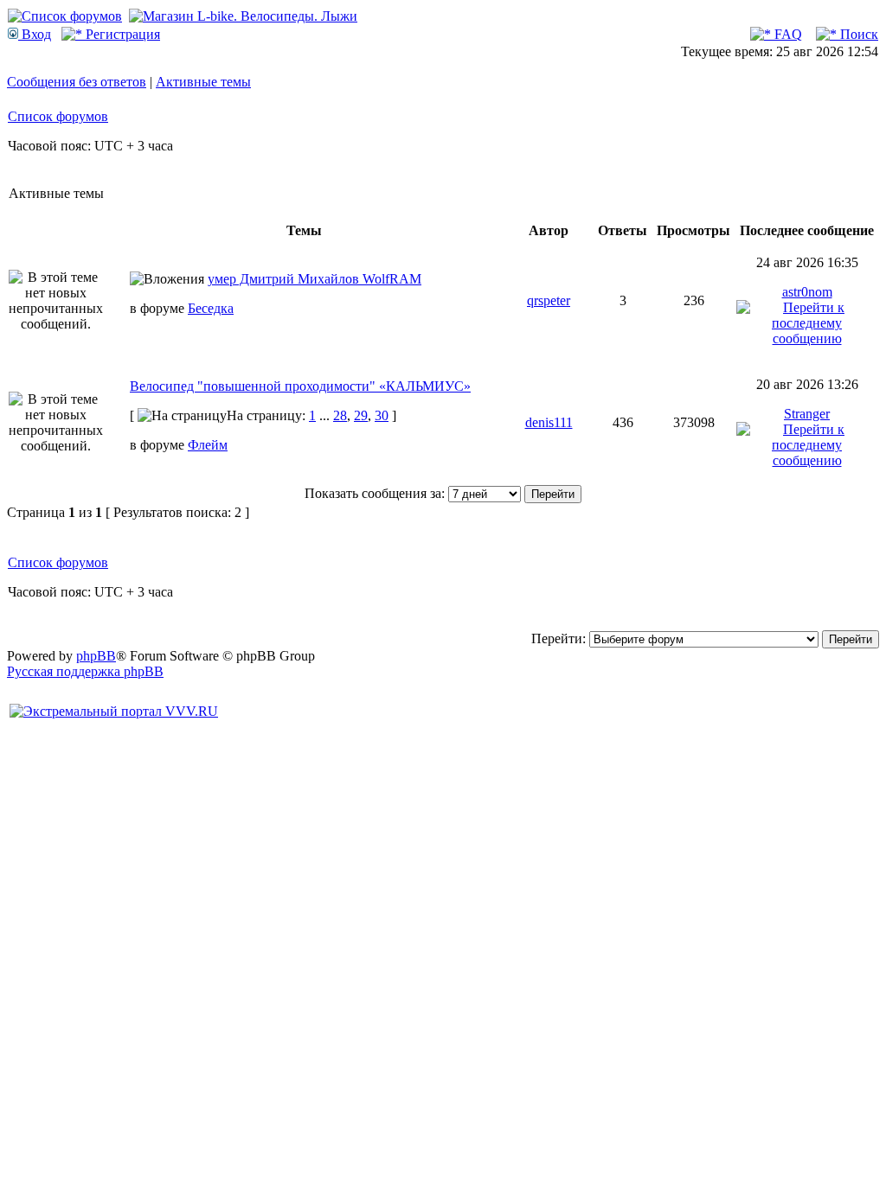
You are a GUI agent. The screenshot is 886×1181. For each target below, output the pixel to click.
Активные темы (203, 81)
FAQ (786, 34)
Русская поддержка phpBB (85, 671)
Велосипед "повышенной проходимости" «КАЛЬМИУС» (300, 386)
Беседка (211, 308)
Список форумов (58, 116)
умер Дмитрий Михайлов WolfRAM (314, 278)
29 (361, 415)
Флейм (208, 444)
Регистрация (121, 34)
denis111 (549, 422)
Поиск (857, 34)
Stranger (807, 413)
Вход (34, 34)
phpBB (96, 655)
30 (381, 415)
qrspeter (548, 300)
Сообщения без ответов (76, 81)
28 (340, 415)
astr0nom (807, 291)
